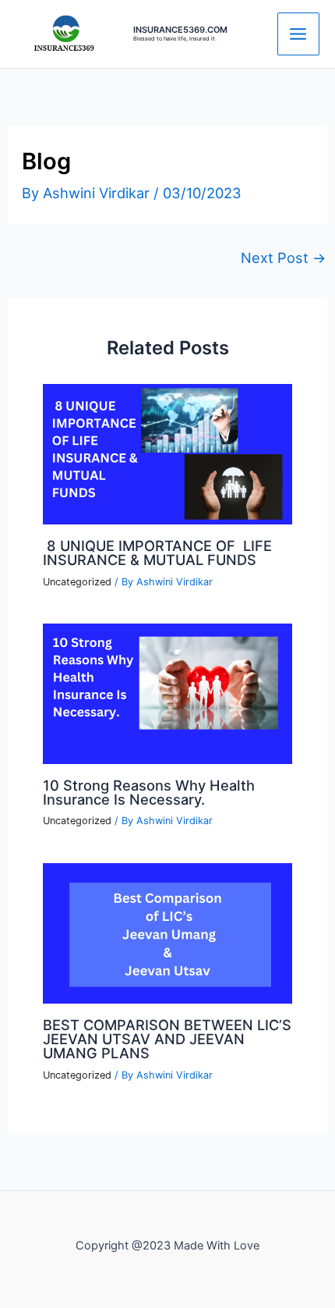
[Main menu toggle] (298, 33)
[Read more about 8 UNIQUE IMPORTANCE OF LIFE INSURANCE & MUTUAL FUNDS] (167, 452)
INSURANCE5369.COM (180, 29)
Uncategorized (77, 582)
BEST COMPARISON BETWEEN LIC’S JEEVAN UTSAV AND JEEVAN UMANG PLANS (167, 1038)
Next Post (283, 258)
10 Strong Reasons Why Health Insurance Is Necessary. (149, 792)
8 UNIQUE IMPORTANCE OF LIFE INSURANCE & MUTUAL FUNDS (157, 552)
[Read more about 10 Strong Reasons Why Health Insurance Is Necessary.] (167, 692)
